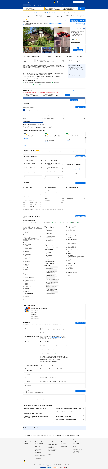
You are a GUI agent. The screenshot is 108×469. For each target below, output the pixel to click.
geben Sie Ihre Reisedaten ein (56, 337)
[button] (78, 49)
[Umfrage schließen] (84, 305)
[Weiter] (85, 37)
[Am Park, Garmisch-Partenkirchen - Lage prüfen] (23, 24)
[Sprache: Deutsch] (54, 2)
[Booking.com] (28, 2)
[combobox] (34, 9)
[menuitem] (27, 5)
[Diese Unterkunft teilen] (68, 20)
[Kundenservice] (57, 2)
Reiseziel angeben (29, 8)
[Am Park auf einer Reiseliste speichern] (65, 20)
